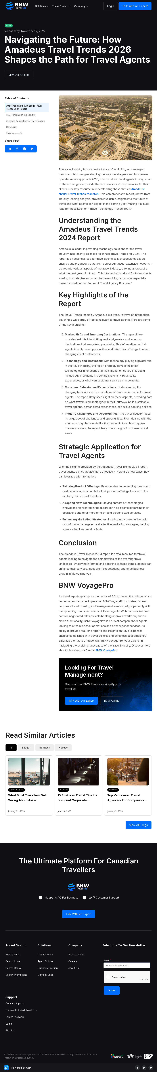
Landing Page (45, 954)
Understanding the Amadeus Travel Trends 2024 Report (24, 107)
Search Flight (13, 954)
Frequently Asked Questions (21, 1010)
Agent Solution (46, 961)
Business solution (48, 968)
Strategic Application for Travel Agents (25, 121)
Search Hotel (13, 961)
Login (110, 6)
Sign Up (10, 1030)
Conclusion (11, 127)
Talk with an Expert (135, 6)
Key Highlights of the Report (20, 115)
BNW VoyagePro (14, 133)
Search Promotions (16, 974)
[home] (17, 6)
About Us (73, 968)
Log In (9, 1023)
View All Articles (18, 74)
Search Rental (13, 968)
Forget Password (15, 1016)
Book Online (111, 700)
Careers (72, 961)
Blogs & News (76, 954)
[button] (42, 6)
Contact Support (15, 1003)
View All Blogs (138, 825)
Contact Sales (46, 974)
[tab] (11, 747)
